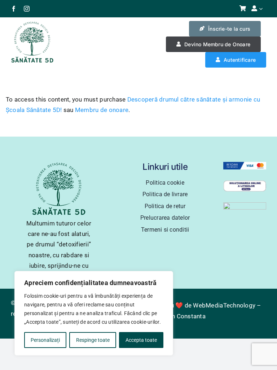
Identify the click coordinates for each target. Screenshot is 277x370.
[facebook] (14, 9)
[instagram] (27, 9)
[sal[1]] (244, 205)
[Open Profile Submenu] (262, 9)
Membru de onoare (101, 109)
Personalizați (45, 340)
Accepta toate (141, 340)
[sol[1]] (244, 183)
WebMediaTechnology (224, 305)
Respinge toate (93, 340)
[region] (93, 313)
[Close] (165, 277)
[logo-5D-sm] (32, 23)
